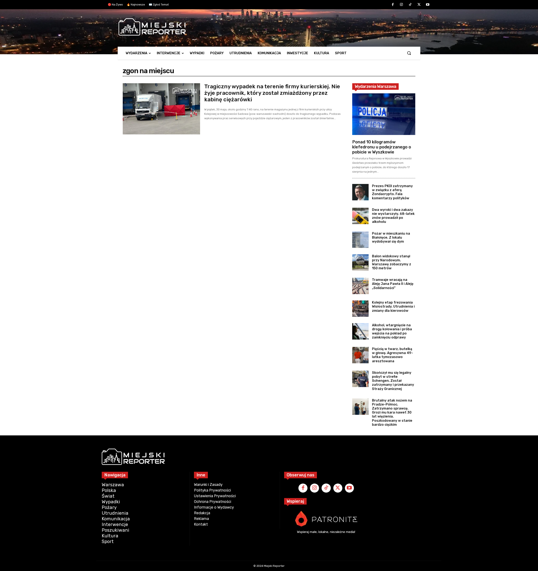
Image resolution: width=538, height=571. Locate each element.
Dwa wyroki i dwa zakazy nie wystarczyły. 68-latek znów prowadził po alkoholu (393, 216)
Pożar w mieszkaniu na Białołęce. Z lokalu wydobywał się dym (391, 237)
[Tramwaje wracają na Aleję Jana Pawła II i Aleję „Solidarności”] (360, 286)
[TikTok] (410, 4)
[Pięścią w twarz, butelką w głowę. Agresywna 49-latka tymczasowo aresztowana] (360, 355)
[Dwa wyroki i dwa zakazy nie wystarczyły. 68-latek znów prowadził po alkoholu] (360, 216)
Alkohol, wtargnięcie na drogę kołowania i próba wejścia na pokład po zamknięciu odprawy (392, 331)
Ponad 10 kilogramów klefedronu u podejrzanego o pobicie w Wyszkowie (381, 147)
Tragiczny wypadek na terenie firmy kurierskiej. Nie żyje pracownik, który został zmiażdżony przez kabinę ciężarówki (272, 93)
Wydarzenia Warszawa (375, 86)
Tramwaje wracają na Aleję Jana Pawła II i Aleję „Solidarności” (392, 284)
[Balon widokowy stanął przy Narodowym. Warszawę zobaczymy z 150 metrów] (360, 262)
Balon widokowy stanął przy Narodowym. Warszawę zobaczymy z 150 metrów (391, 262)
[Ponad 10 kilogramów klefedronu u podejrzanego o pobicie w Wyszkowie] (383, 114)
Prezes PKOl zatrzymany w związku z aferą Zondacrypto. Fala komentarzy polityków (392, 192)
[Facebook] (392, 4)
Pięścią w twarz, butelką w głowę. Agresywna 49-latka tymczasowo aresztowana (392, 355)
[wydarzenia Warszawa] (267, 27)
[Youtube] (427, 4)
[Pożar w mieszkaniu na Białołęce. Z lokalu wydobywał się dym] (360, 239)
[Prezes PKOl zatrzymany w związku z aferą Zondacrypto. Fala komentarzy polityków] (360, 192)
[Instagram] (401, 4)
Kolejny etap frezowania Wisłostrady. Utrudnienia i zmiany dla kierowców (393, 306)
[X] (419, 4)
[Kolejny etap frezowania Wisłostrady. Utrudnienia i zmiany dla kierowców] (360, 308)
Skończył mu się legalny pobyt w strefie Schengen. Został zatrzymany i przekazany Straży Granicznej (393, 381)
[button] (409, 53)
